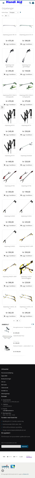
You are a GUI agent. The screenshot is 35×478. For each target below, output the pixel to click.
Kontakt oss (4, 390)
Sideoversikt (4, 387)
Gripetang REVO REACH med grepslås (10, 96)
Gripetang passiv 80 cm (9, 35)
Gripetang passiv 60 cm (26, 35)
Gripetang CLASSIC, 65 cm (26, 307)
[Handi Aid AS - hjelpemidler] (14, 3)
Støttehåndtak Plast (18, 336)
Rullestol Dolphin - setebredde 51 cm (23, 346)
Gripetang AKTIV (9, 125)
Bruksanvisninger (6, 379)
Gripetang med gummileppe (9, 66)
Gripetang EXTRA (10, 186)
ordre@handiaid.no (8, 410)
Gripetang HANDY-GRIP (26, 246)
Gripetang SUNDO (9, 216)
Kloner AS (26, 474)
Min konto (4, 385)
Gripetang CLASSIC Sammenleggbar (26, 277)
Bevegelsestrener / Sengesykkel (22, 327)
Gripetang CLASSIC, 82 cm (9, 307)
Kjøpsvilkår (4, 376)
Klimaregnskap (5, 393)
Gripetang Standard (26, 155)
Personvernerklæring (7, 373)
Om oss (3, 382)
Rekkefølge (5, 12)
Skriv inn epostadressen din (9, 443)
